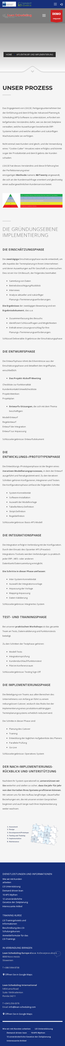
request (56, 16)
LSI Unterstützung (11, 886)
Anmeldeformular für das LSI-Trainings (15, 937)
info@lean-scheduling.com (22, 1006)
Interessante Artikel (12, 906)
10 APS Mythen (10, 894)
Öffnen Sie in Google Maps (18, 974)
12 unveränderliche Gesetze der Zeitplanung (15, 900)
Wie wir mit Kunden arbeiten (12, 880)
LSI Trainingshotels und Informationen (14, 922)
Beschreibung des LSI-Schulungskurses (13, 929)
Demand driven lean (12, 890)
